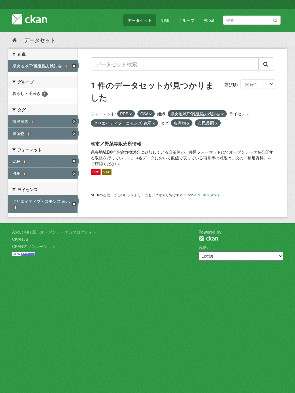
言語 (202, 247)
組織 (165, 20)
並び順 (230, 84)
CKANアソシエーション (33, 246)
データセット (140, 20)
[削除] (130, 114)
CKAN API (21, 239)
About (209, 20)
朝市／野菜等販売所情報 (116, 143)
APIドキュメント (207, 194)
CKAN (208, 238)
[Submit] (275, 19)
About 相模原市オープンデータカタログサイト (54, 232)
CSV (106, 172)
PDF (95, 172)
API (183, 194)
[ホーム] (14, 39)
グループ (186, 20)
